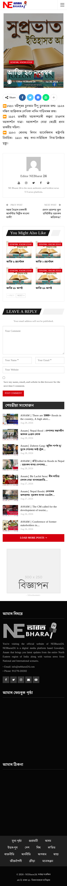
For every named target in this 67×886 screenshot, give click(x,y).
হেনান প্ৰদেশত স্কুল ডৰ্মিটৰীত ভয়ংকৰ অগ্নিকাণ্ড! (52, 213)
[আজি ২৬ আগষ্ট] (48, 275)
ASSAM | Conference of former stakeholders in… (38, 523)
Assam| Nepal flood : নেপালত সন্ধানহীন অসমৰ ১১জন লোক (42, 432)
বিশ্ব (38, 848)
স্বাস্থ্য (56, 854)
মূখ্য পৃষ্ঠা (16, 841)
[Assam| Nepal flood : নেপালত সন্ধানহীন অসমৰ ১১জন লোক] (10, 434)
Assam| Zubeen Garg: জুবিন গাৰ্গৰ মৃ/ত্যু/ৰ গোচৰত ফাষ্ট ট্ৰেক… (40, 447)
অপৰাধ (42, 854)
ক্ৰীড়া (32, 861)
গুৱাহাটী (33, 841)
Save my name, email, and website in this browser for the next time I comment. (32, 384)
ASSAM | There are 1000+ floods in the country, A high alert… (40, 417)
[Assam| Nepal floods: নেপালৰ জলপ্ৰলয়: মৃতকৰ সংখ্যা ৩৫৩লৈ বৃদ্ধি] (10, 495)
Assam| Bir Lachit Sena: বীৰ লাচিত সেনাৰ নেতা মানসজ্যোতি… (39, 478)
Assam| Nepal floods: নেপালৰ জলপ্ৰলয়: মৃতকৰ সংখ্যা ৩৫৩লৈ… (37, 493)
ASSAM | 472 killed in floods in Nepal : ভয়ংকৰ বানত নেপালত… (42, 463)
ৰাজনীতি (9, 854)
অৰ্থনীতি (26, 854)
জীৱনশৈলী (16, 861)
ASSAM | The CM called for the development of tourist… (38, 508)
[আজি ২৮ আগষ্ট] (18, 275)
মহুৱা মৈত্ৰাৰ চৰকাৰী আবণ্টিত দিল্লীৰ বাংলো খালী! (17, 213)
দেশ (27, 848)
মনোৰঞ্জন (47, 861)
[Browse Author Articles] (33, 164)
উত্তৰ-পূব (13, 848)
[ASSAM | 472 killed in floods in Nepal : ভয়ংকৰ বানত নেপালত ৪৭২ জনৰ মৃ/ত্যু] (10, 465)
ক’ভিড (51, 848)
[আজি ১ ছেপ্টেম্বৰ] (48, 249)
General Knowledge (21, 62)
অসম (48, 841)
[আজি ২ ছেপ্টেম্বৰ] (18, 249)
